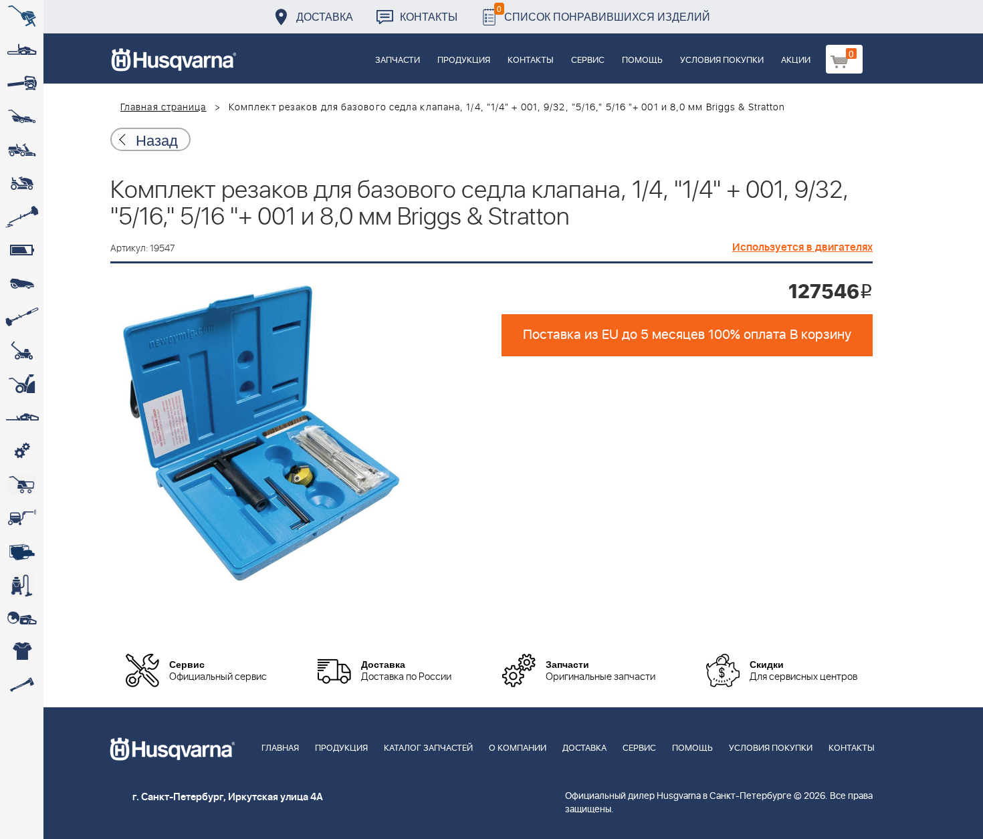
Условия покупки (722, 60)
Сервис (588, 60)
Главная (280, 748)
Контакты (428, 16)
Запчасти (397, 60)
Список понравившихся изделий (603, 13)
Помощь (642, 60)
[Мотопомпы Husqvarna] (21, 551)
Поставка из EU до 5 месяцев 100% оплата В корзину (687, 335)
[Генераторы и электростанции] (21, 484)
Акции (795, 60)
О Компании (517, 748)
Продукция (463, 60)
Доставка (324, 16)
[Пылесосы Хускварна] (21, 585)
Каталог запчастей (428, 748)
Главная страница (163, 107)
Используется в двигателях (802, 247)
